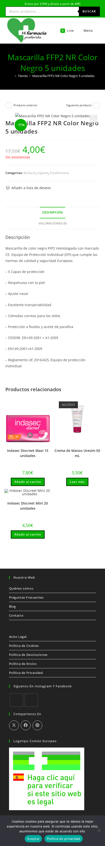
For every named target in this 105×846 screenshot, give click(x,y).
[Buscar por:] (97, 30)
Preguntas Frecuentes (26, 597)
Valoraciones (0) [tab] (53, 223)
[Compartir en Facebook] (26, 725)
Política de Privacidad (26, 673)
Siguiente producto (79, 105)
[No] (98, 830)
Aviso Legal (18, 636)
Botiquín (29, 173)
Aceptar (33, 839)
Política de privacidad (63, 839)
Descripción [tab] (52, 212)
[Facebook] (16, 700)
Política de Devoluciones (28, 654)
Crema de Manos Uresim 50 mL (77, 453)
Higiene (42, 173)
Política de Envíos (23, 663)
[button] (93, 119)
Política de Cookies (24, 645)
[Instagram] (31, 700)
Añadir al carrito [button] (27, 482)
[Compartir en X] (14, 725)
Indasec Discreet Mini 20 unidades (27, 506)
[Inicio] (12, 76)
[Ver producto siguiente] (96, 105)
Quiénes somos (21, 588)
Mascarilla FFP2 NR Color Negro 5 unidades (63, 76)
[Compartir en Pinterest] (37, 725)
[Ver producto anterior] (8, 105)
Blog (12, 606)
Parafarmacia (59, 173)
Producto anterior (25, 105)
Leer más (77, 482)
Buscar (89, 11)
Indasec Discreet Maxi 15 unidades (27, 453)
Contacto (16, 615)
